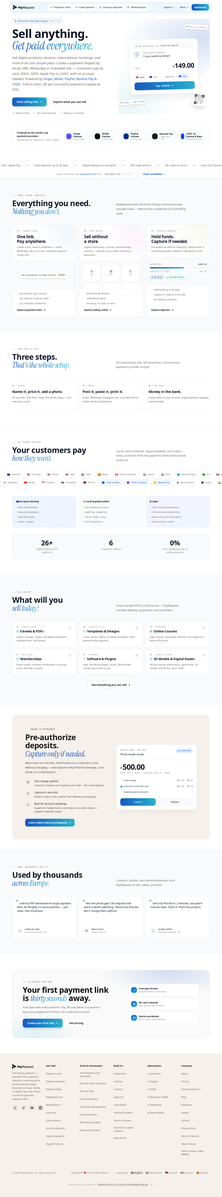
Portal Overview (88, 1114)
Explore (168, 7)
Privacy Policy (188, 1128)
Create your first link (40, 1023)
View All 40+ (120, 1138)
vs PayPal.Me (154, 1104)
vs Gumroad (154, 1073)
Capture (138, 801)
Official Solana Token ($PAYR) (192, 1152)
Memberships (138, 7)
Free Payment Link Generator (90, 1074)
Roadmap (186, 1104)
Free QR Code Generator (93, 1083)
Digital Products (54, 1143)
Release (175, 801)
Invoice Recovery (89, 1099)
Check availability (153, 174)
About (184, 1073)
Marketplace (52, 1104)
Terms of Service (190, 1136)
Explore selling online (96, 309)
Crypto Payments (55, 1136)
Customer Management (93, 1106)
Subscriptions (86, 7)
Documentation (189, 1089)
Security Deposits (112, 7)
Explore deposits (160, 309)
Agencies (119, 1097)
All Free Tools (87, 1091)
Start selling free (27, 102)
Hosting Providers (123, 1112)
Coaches (118, 1081)
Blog (183, 1097)
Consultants (120, 1104)
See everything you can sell (109, 685)
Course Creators (122, 1120)
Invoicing (51, 1112)
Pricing (185, 1081)
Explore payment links (29, 309)
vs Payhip (152, 1081)
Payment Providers (90, 1130)
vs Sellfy (151, 1089)
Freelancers (120, 1073)
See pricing (76, 1023)
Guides (185, 1112)
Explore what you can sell (69, 102)
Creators (118, 1089)
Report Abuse (188, 1143)
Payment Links (62, 7)
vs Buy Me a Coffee (157, 1097)
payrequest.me (88, 174)
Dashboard (200, 7)
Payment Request (55, 1081)
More (183, 7)
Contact (185, 1120)
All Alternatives (155, 1112)
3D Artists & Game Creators (123, 1129)
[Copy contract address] (152, 1185)
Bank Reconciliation (90, 1122)
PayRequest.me (54, 1097)
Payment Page (53, 1089)
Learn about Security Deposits (47, 822)
